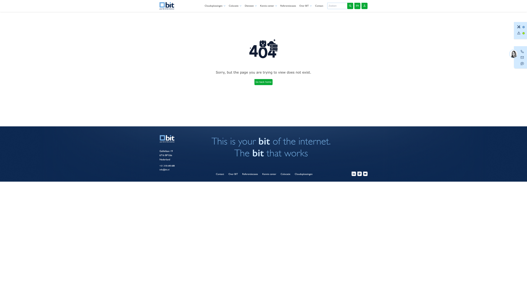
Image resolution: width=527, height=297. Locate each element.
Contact (319, 5)
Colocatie (234, 5)
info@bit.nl (164, 169)
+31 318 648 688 (167, 165)
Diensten (249, 5)
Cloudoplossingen (213, 5)
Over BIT (304, 5)
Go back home (263, 82)
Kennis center (267, 5)
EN (357, 5)
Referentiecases (288, 5)
